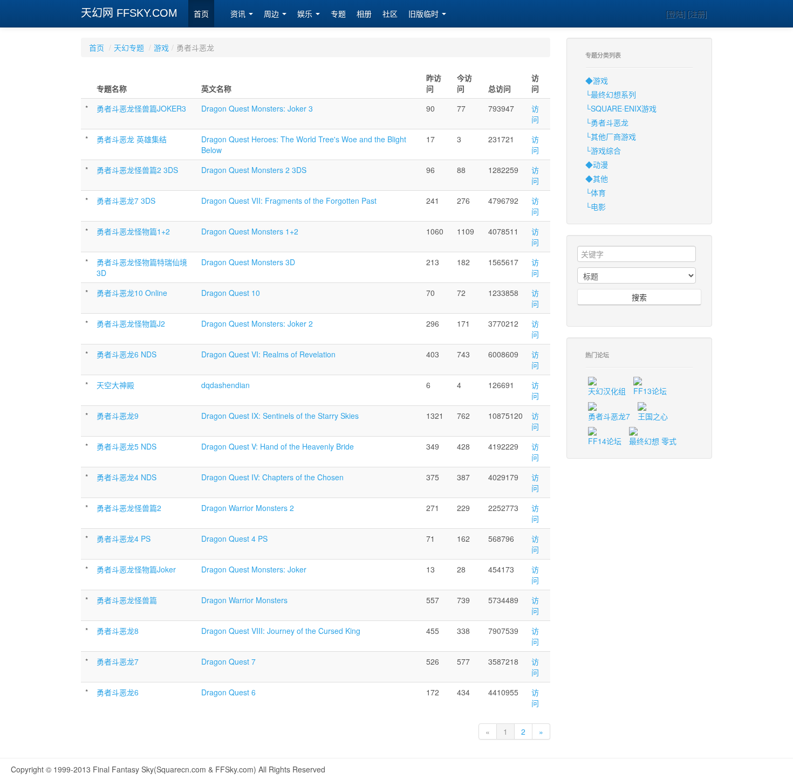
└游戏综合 (603, 150)
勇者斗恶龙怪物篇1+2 (133, 231)
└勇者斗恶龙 (606, 122)
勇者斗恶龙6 (118, 692)
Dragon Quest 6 (228, 692)
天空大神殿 (115, 384)
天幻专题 (129, 47)
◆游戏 (596, 80)
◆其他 (596, 178)
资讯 (239, 14)
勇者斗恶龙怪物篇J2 (131, 323)
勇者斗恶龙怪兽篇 (127, 600)
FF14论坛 (604, 441)
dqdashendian (225, 384)
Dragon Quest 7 (228, 661)
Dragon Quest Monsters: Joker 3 (257, 108)
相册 (364, 14)
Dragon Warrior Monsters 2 (247, 507)
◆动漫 (596, 164)
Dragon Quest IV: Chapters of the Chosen (272, 477)
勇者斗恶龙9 (118, 415)
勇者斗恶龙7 (118, 661)
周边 (272, 14)
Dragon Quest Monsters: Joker (253, 569)
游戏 (161, 47)
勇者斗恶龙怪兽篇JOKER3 (141, 108)
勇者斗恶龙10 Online (132, 292)
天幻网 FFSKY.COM (129, 13)
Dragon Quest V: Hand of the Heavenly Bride (277, 446)
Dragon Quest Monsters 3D (248, 262)
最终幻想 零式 (652, 441)
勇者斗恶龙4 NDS (126, 477)
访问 (535, 114)
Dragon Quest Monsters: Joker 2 (257, 323)
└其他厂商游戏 (610, 136)
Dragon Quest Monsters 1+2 (249, 231)
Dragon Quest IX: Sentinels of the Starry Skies (280, 415)
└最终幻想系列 (610, 94)
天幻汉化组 (607, 390)
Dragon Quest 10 (230, 292)
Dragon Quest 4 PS (234, 538)
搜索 (639, 297)
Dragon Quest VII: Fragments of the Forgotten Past (289, 200)
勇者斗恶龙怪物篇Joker (136, 569)
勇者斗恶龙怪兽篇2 (129, 507)
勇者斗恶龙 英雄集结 (132, 139)
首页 (201, 14)
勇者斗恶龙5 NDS (126, 446)
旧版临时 (424, 14)
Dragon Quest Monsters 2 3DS (253, 169)
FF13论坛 (650, 390)
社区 (390, 14)
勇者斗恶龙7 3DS (126, 200)
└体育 (595, 192)
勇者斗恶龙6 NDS (126, 354)
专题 (338, 14)
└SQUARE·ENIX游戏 (621, 108)
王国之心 (653, 416)
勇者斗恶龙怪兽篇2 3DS (137, 169)
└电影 (595, 206)
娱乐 (306, 14)
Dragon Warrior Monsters (244, 600)
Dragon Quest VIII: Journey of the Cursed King (280, 630)
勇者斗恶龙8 (118, 630)
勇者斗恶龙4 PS (124, 538)
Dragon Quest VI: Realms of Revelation (268, 354)
